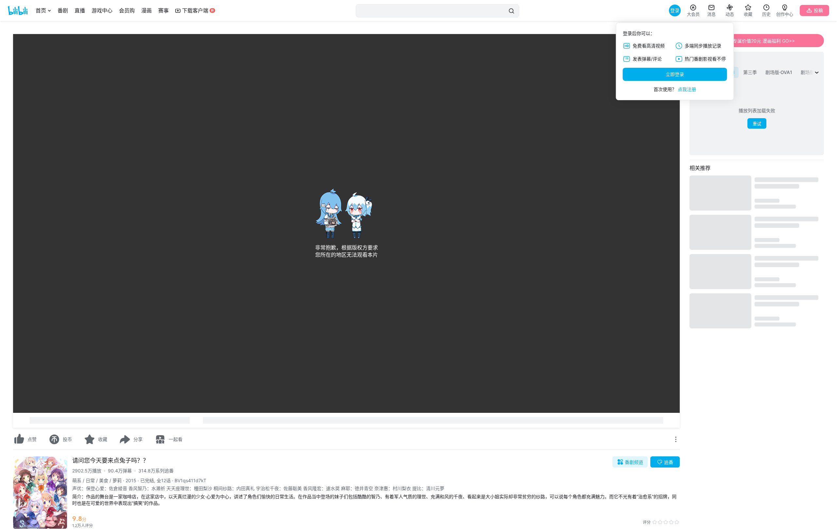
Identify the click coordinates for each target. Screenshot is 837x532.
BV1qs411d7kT (190, 480)
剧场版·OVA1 (778, 72)
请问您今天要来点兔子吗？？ (110, 460)
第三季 (750, 72)
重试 (757, 123)
